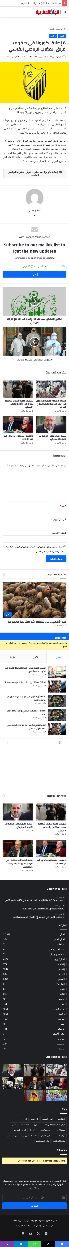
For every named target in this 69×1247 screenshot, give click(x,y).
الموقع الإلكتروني (59, 533)
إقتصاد (62, 969)
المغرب (24, 1119)
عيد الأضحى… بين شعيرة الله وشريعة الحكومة (37, 621)
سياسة (61, 1019)
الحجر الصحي (47, 1119)
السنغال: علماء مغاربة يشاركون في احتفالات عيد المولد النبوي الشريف (51, 404)
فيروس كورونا (45, 1130)
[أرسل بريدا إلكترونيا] (51, 56)
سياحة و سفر (56, 949)
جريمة (62, 999)
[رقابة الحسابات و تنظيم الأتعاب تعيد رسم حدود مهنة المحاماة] (12, 1083)
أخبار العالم (59, 939)
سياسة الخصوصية (23, 1225)
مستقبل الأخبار (47, 1135)
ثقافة (62, 994)
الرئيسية (60, 29)
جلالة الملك (24, 1124)
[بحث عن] (65, 13)
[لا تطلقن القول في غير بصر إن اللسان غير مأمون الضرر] (57, 701)
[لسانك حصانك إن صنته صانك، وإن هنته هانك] (57, 687)
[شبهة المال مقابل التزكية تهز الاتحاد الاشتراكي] (51, 424)
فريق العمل (48, 1225)
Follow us (62, 1150)
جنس (14, 1124)
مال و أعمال (59, 1033)
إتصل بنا (37, 1225)
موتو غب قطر (13, 1135)
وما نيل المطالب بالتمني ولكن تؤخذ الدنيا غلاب (26, 712)
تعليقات (12, 657)
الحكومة (34, 1119)
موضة (62, 1048)
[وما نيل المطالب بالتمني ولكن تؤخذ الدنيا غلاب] (57, 715)
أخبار (52, 29)
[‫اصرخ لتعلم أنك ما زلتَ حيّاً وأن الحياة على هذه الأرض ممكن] (57, 729)
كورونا (32, 1130)
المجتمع (61, 979)
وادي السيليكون (42, 1141)
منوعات (61, 1038)
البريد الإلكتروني (58, 519)
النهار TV (60, 984)
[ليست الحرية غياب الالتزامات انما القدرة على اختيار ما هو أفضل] (57, 672)
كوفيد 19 (61, 1135)
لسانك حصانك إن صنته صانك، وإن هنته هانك (25, 682)
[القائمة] (4, 13)
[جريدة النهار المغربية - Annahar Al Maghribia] (48, 12)
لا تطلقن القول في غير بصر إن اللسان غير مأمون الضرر (26, 698)
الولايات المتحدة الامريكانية (54, 1124)
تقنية (62, 989)
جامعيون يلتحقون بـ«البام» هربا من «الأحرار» (18, 437)
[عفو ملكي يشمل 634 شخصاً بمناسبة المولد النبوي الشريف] (34, 1095)
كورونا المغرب (20, 1130)
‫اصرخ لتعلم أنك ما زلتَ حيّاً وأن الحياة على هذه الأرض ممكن (26, 727)
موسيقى (61, 1043)
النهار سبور (56, 56)
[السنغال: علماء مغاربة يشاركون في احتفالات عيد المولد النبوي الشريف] (51, 389)
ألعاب (59, 944)
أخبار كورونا (59, 959)
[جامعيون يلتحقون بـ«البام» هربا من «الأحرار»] (18, 424)
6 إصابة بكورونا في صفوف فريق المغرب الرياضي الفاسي (35, 173)
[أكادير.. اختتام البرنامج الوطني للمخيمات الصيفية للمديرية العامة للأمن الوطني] (56, 1095)
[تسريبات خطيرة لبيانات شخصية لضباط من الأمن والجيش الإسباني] (18, 389)
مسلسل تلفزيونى (30, 1135)
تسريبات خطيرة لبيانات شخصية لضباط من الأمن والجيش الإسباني (19, 404)
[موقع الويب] (34, 216)
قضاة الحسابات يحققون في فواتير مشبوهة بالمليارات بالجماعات (19, 863)
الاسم (63, 505)
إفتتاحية (61, 964)
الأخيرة (35, 657)
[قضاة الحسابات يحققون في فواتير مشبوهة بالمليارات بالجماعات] (18, 848)
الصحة (62, 974)
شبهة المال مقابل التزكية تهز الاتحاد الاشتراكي (40, 3)
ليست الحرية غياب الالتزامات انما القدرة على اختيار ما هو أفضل (25, 670)
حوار (62, 1004)
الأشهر (57, 657)
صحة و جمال (56, 954)
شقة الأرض (60, 1130)
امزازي (36, 1124)
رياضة (53, 36)
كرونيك (61, 1028)
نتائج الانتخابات (59, 1141)
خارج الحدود (59, 1009)
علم (63, 1024)
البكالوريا (61, 1119)
